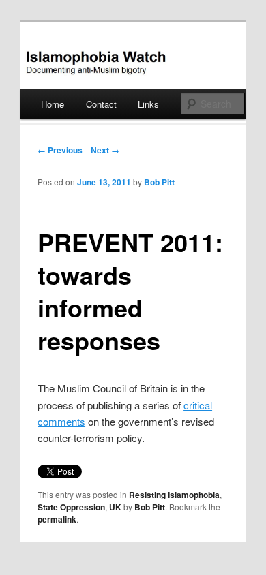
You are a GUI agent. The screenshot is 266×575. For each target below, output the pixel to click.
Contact (101, 103)
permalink (57, 519)
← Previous (60, 150)
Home (52, 103)
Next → (105, 150)
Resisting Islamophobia (174, 494)
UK (115, 507)
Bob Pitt (159, 182)
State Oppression (71, 507)
